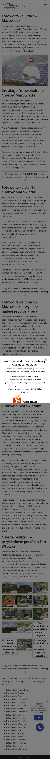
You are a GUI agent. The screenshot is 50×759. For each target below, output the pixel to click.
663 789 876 (35, 389)
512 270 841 (25, 392)
